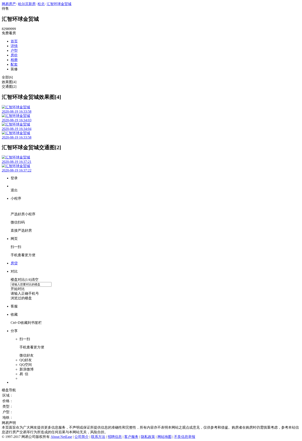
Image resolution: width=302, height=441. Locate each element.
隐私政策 (148, 437)
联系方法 (98, 437)
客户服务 (131, 437)
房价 (14, 55)
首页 (14, 41)
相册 (14, 60)
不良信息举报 (184, 437)
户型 (14, 50)
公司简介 (82, 437)
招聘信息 (115, 437)
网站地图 (164, 437)
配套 (14, 64)
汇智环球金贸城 (59, 4)
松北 (41, 4)
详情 (14, 46)
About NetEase (61, 437)
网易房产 (9, 4)
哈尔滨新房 (27, 4)
